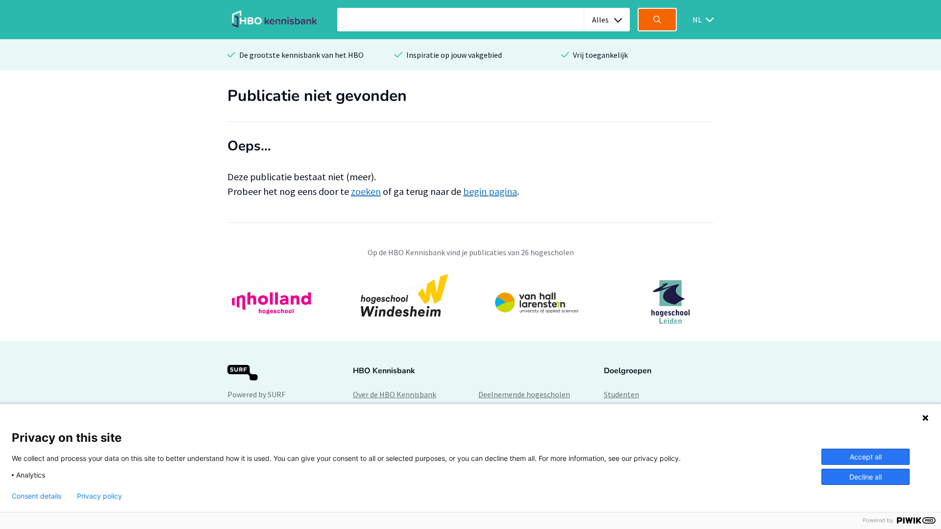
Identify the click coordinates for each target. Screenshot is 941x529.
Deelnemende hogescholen (524, 394)
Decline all (865, 477)
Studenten (621, 394)
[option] (470, 302)
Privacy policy (99, 496)
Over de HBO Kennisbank (394, 394)
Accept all (866, 457)
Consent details (36, 496)
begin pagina (490, 191)
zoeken (366, 191)
